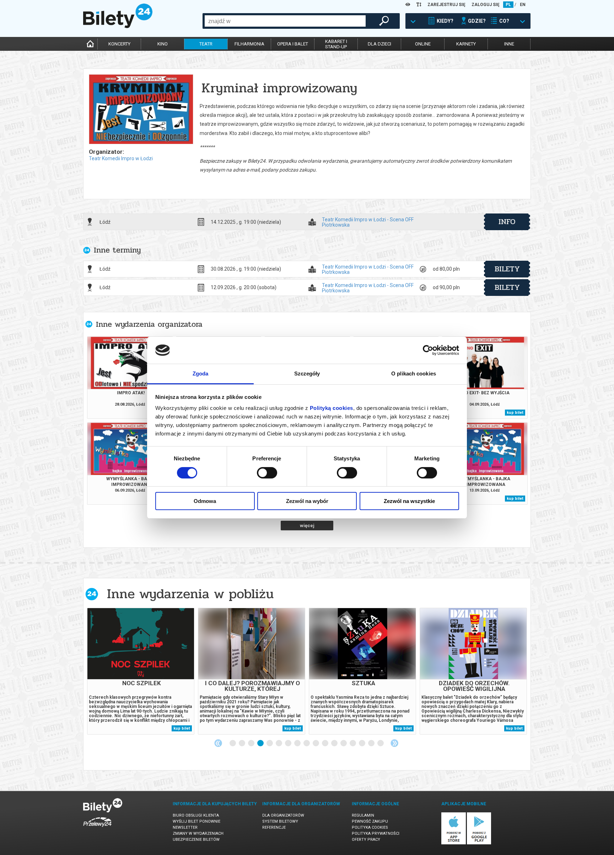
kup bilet (515, 412)
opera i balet (292, 44)
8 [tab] (297, 743)
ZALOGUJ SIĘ (486, 4)
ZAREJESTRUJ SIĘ (446, 4)
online (423, 44)
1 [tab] (233, 743)
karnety (466, 44)
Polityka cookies (370, 827)
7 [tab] (288, 743)
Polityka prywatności (375, 833)
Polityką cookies (331, 408)
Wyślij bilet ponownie (196, 821)
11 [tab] (325, 743)
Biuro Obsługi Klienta (196, 815)
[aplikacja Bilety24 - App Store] (453, 843)
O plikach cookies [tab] (413, 373)
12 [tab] (334, 743)
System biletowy (280, 821)
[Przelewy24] (97, 828)
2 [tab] (242, 743)
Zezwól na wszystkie (409, 501)
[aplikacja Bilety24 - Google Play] (479, 843)
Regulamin (363, 815)
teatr (205, 44)
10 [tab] (316, 743)
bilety (507, 269)
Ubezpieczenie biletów (196, 839)
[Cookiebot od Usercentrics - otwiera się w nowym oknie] (428, 350)
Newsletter (185, 827)
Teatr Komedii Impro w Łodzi (121, 158)
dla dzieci (379, 44)
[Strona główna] (117, 26)
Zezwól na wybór (307, 501)
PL (508, 4)
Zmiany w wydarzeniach (198, 833)
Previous (218, 743)
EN (523, 4)
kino (162, 44)
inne (509, 44)
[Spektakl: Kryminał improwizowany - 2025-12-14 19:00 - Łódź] (141, 109)
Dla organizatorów (283, 815)
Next (394, 743)
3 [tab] (251, 743)
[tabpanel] (140, 671)
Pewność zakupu (370, 821)
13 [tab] (344, 743)
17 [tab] (380, 743)
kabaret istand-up (336, 44)
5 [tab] (270, 743)
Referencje (274, 827)
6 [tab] (279, 743)
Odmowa (205, 501)
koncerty (119, 44)
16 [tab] (371, 743)
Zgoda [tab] (201, 373)
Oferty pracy (366, 839)
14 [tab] (353, 743)
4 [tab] (260, 743)
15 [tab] (362, 743)
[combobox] (285, 21)
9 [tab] (307, 743)
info (507, 222)
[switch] (267, 472)
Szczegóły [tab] (307, 373)
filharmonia (249, 44)
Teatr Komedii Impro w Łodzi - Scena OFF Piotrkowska (368, 222)
